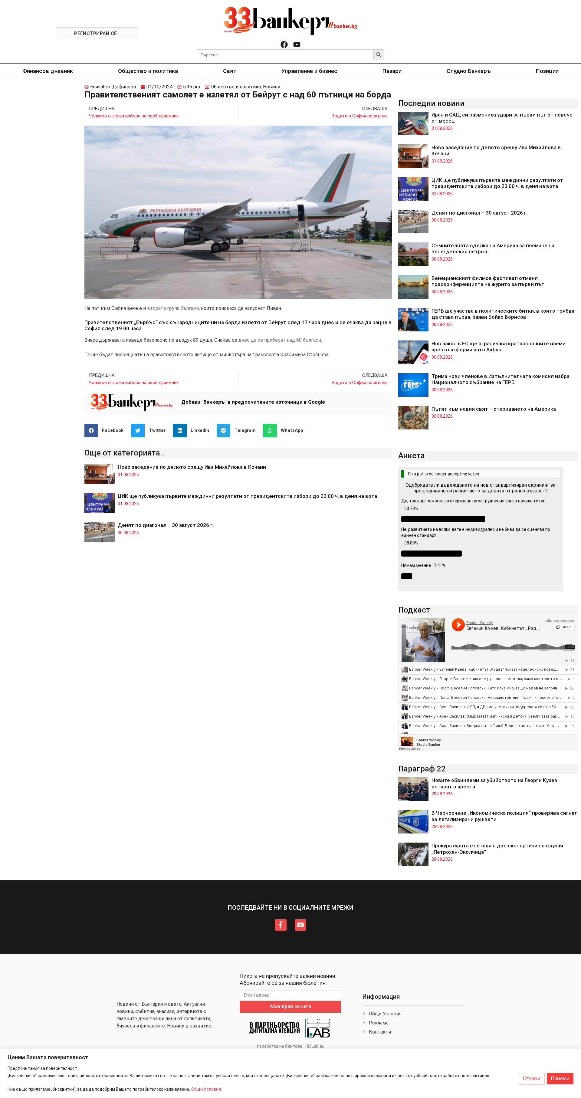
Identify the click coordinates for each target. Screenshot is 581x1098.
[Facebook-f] (280, 925)
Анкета (411, 455)
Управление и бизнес (309, 70)
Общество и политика (148, 70)
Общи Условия (206, 1089)
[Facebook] (284, 44)
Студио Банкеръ (469, 70)
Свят (230, 70)
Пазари (392, 70)
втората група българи (173, 308)
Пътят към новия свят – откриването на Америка (494, 409)
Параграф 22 (422, 768)
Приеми (560, 1078)
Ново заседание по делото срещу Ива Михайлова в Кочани (192, 467)
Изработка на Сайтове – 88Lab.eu (290, 1046)
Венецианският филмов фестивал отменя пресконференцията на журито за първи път (488, 281)
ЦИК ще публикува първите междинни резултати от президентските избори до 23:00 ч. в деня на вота (247, 496)
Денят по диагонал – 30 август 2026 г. (166, 525)
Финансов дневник (47, 70)
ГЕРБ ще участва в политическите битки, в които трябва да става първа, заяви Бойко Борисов (503, 314)
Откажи (531, 1078)
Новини (271, 87)
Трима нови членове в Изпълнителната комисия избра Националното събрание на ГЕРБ (501, 379)
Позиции (547, 70)
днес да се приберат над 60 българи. (280, 340)
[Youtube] (297, 44)
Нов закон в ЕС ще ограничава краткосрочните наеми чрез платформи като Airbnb (499, 346)
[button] (106, 430)
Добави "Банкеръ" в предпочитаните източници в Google (253, 402)
